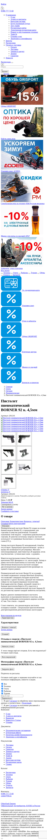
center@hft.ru (6, 796)
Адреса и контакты (18, 19)
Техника (6, 273)
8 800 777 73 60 (7, 11)
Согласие (13, 701)
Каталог (5, 71)
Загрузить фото (7, 669)
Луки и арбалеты (29, 321)
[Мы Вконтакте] (12, 801)
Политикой (26, 703)
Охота (15, 273)
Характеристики (7, 618)
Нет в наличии (7, 507)
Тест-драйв (15, 26)
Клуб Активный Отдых (20, 24)
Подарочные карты (18, 28)
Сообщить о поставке (10, 511)
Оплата (14, 47)
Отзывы (5, 634)
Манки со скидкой (29, 367)
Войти (3, 4)
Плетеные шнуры (29, 352)
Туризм (34, 273)
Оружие (9, 391)
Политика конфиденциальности (19, 735)
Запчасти (16, 275)
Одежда (6, 275)
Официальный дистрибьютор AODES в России (20, 806)
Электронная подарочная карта (23, 30)
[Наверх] (2, 838)
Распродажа (11, 43)
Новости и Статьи (13, 720)
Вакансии (10, 718)
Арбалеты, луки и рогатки (12, 268)
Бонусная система (18, 21)
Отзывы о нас (16, 36)
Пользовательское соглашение (18, 730)
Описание (5, 526)
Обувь (42, 273)
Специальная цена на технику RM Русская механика (22, 204)
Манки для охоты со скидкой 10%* (15, 236)
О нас (13, 17)
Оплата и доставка (13, 45)
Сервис (9, 764)
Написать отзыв (7, 646)
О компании (11, 15)
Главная (9, 387)
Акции (6, 74)
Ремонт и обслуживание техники (24, 32)
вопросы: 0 (5, 492)
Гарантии (14, 56)
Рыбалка (24, 273)
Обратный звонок (8, 804)
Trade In (14, 34)
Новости (9, 58)
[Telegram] (8, 801)
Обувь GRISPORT (29, 336)
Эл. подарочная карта (30, 290)
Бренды (9, 41)
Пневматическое (12, 393)
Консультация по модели (11, 615)
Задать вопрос (7, 509)
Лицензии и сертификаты (21, 39)
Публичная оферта (13, 733)
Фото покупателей (8, 657)
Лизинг (14, 54)
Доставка (14, 49)
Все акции (5, 271)
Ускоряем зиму (28, 306)
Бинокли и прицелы (30, 383)
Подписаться (6, 698)
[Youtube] (3, 801)
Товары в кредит (17, 51)
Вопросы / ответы (9, 627)
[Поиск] (12, 62)
